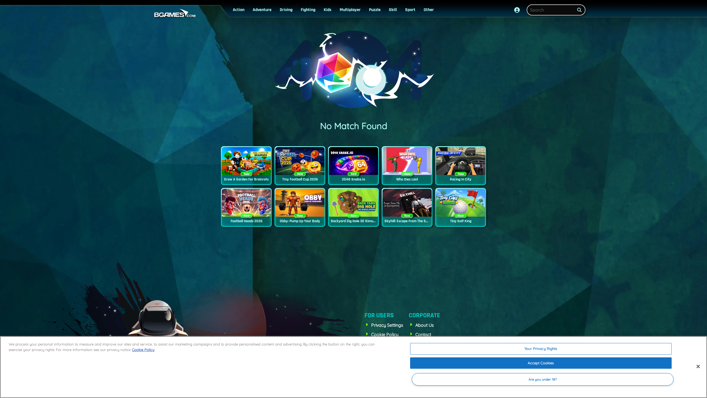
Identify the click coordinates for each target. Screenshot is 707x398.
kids (327, 10)
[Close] (698, 366)
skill (393, 10)
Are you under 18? (543, 379)
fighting (308, 10)
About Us (424, 325)
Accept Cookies (541, 363)
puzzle (375, 10)
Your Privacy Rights (540, 348)
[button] (517, 10)
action (238, 10)
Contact (423, 334)
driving (286, 10)
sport (410, 10)
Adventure (262, 10)
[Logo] (173, 13)
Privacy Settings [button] (387, 325)
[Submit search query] (579, 10)
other (429, 10)
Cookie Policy (385, 334)
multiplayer (350, 10)
